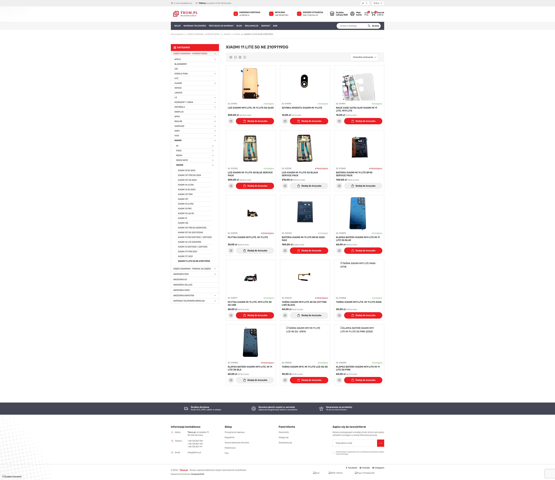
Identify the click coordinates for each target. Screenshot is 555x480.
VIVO (176, 135)
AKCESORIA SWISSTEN (183, 295)
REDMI (179, 155)
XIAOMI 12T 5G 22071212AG (190, 232)
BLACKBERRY (180, 64)
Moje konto (284, 432)
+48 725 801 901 (281, 15)
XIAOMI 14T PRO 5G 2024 (189, 175)
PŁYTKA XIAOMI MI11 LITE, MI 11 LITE (248, 237)
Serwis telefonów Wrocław (237, 442)
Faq (226, 453)
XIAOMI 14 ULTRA (186, 185)
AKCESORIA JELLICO (182, 285)
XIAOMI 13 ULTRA (186, 204)
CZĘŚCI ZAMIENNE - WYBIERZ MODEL (203, 34)
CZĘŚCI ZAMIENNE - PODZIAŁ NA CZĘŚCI (192, 269)
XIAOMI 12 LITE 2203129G (189, 242)
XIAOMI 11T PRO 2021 (187, 251)
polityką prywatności (369, 452)
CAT (176, 69)
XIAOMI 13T (183, 199)
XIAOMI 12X (183, 223)
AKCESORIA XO (180, 279)
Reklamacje (230, 448)
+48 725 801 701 (195, 444)
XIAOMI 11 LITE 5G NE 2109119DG (194, 261)
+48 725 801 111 (195, 446)
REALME (178, 121)
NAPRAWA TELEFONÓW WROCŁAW (189, 301)
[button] (377, 13)
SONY (177, 131)
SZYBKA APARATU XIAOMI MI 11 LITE (302, 107)
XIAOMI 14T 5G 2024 (187, 180)
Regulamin (229, 437)
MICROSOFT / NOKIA (183, 102)
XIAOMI (227, 34)
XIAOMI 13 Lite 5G (186, 213)
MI (177, 146)
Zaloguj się (283, 437)
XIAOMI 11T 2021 (185, 256)
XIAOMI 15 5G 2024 (186, 170)
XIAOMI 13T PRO (185, 194)
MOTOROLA (179, 107)
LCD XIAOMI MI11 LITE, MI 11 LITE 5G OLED (251, 107)
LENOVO (178, 92)
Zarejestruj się (285, 442)
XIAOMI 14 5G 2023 (186, 189)
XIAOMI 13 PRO (184, 208)
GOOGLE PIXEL (181, 73)
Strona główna (177, 34)
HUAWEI (178, 83)
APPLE (177, 59)
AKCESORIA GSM (181, 274)
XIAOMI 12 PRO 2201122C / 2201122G (195, 237)
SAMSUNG (179, 126)
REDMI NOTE (182, 160)
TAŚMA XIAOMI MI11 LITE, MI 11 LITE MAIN (358, 302)
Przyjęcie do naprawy (235, 432)
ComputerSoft (197, 474)
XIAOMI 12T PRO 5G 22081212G (192, 227)
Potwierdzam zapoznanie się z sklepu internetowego (360, 453)
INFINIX (178, 88)
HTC (176, 78)
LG (175, 97)
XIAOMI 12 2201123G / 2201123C (192, 247)
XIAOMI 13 (182, 218)
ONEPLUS (179, 112)
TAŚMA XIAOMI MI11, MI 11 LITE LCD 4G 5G (305, 366)
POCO (178, 150)
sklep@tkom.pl (186, 3)
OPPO (177, 116)
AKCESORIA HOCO (181, 290)
